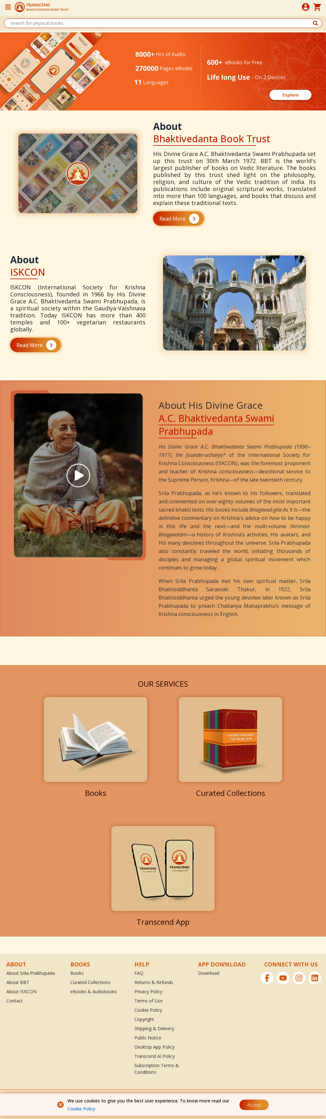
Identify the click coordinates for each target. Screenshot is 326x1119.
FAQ (138, 973)
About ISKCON (21, 991)
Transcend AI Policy (154, 1056)
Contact (14, 1001)
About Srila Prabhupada (30, 973)
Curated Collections (90, 982)
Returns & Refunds (153, 982)
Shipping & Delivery (154, 1028)
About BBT (17, 982)
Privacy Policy (148, 991)
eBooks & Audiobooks (93, 991)
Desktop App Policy (154, 1047)
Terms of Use (148, 1001)
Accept (254, 1105)
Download (208, 973)
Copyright (144, 1019)
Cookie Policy (81, 1109)
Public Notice (147, 1038)
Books (77, 973)
